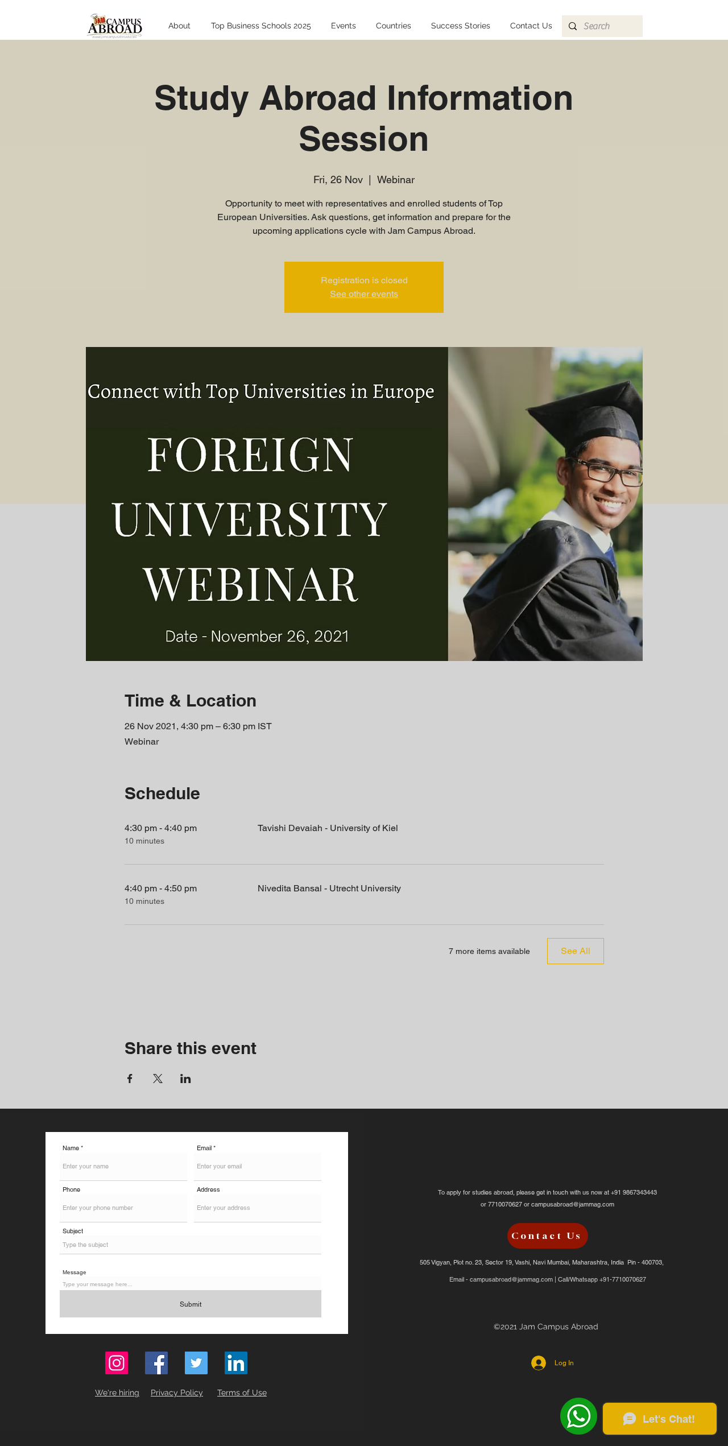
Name (71, 1148)
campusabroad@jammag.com (572, 1204)
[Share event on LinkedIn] (185, 1078)
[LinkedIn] (236, 1363)
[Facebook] (156, 1363)
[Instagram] (116, 1363)
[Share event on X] (157, 1078)
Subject (73, 1231)
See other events (364, 293)
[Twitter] (196, 1363)
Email (204, 1148)
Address (208, 1190)
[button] (393, 26)
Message (74, 1272)
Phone (71, 1190)
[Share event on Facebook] (130, 1078)
